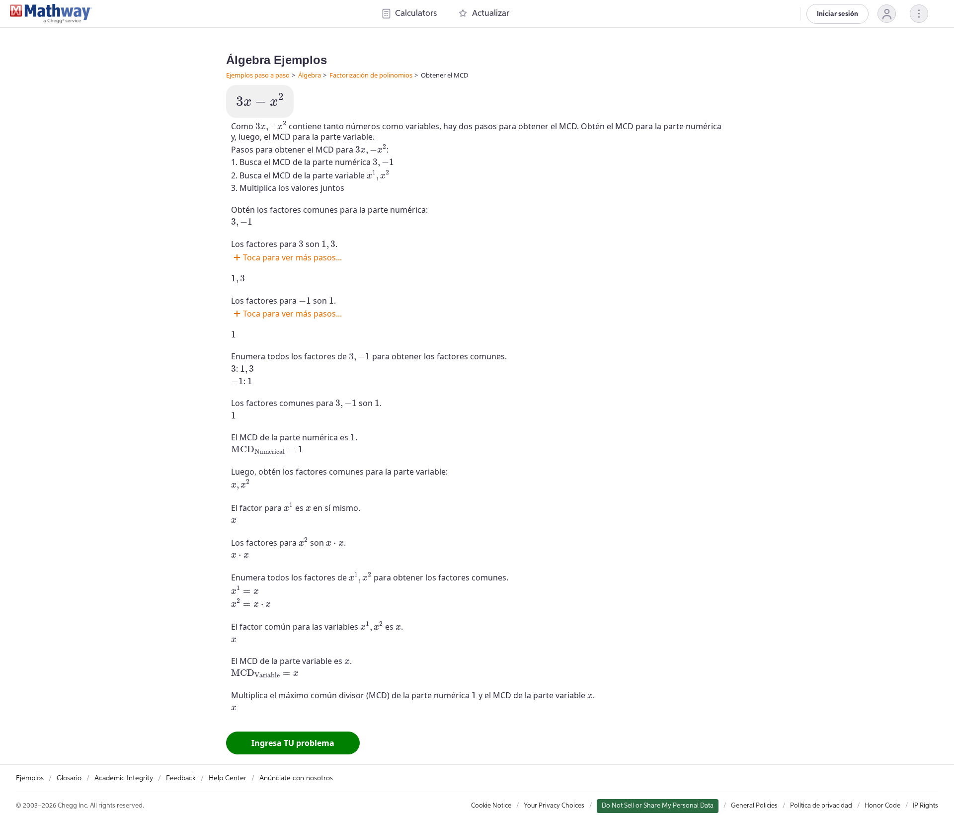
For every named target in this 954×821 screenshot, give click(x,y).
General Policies (754, 806)
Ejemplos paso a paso (258, 75)
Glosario (69, 778)
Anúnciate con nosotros (296, 778)
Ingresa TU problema (292, 743)
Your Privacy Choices (554, 806)
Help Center (227, 778)
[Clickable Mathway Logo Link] (51, 14)
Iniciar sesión (837, 13)
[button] (886, 13)
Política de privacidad (821, 806)
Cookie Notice (491, 806)
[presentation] (260, 100)
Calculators (416, 13)
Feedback (181, 778)
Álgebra (309, 75)
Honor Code (882, 806)
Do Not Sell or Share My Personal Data (658, 806)
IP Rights (925, 806)
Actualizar (490, 13)
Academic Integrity (123, 778)
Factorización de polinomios (370, 75)
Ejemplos (30, 778)
